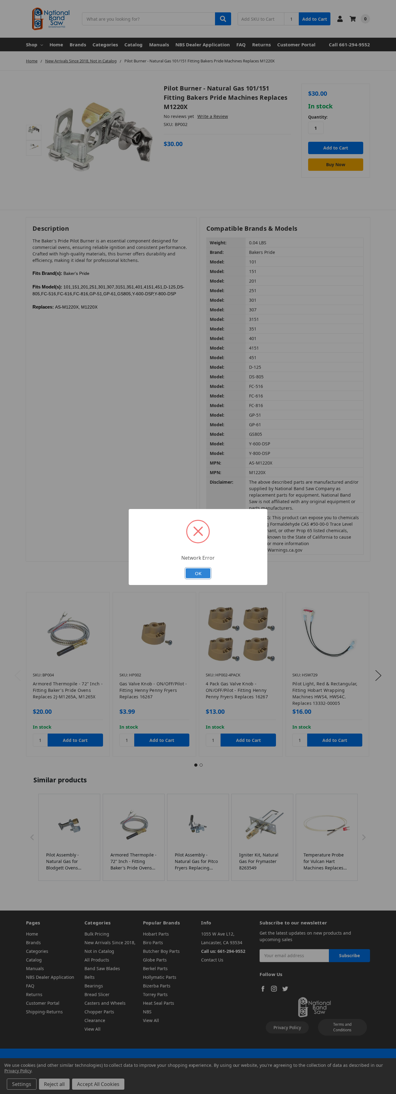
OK (198, 573)
